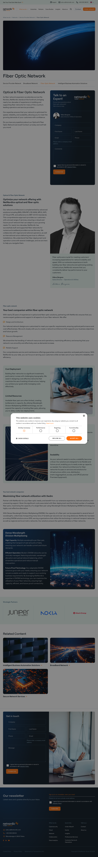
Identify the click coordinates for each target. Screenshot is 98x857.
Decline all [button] (56, 438)
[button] (22, 438)
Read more (49, 423)
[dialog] (49, 428)
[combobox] (84, 416)
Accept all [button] (74, 438)
